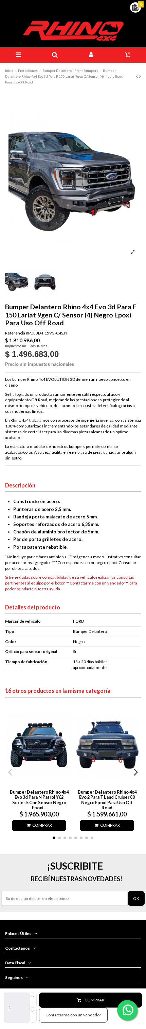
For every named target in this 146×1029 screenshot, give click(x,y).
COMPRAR (94, 999)
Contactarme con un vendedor (73, 1014)
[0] (135, 7)
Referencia (15, 333)
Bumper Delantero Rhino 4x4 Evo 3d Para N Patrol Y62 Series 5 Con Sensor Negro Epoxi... (39, 799)
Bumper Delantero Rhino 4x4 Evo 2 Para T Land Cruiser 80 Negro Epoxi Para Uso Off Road (107, 799)
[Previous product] (137, 76)
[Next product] (140, 76)
